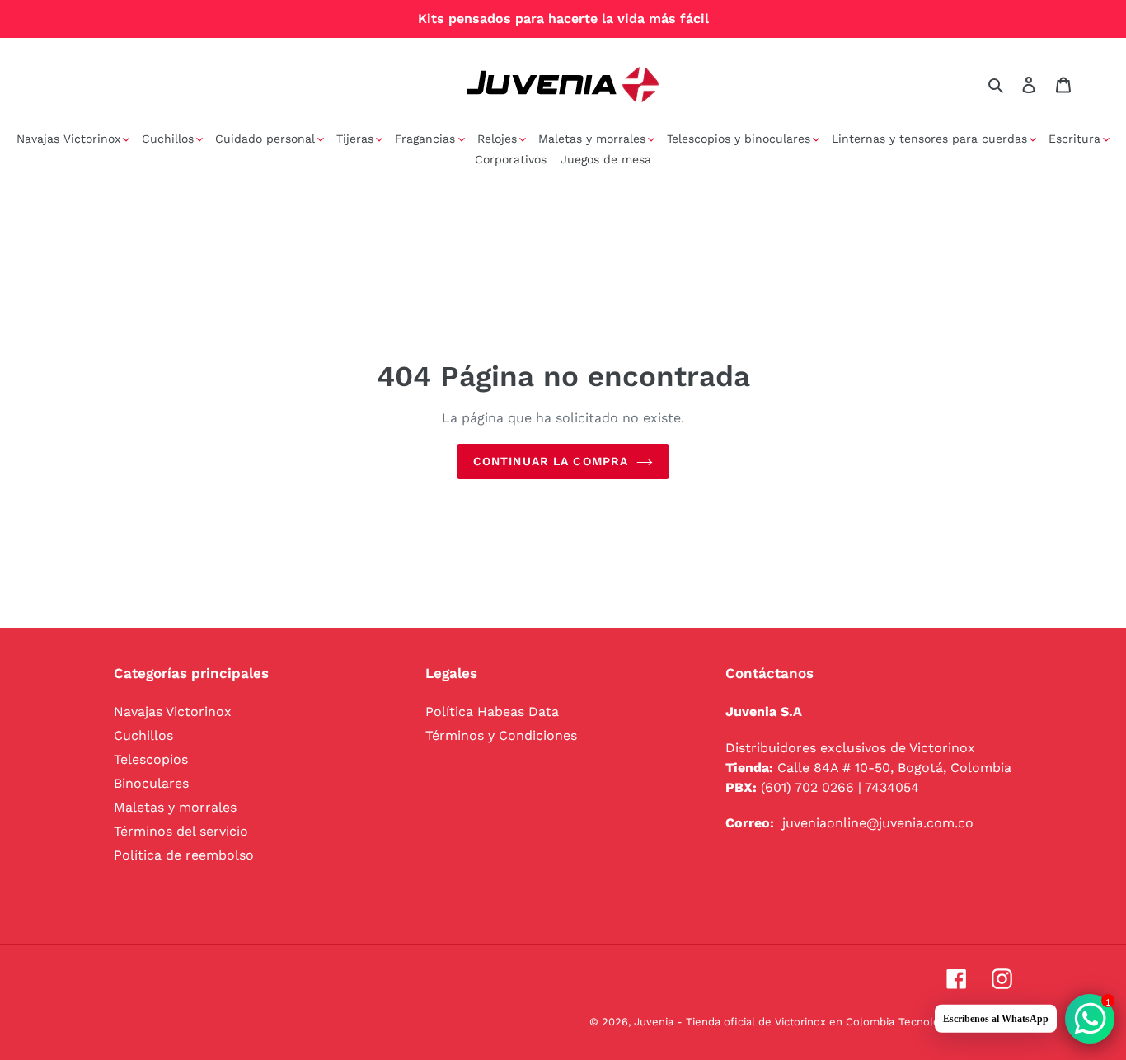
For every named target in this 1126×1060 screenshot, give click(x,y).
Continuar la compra (550, 461)
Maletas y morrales (175, 807)
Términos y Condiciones (501, 735)
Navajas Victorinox (173, 711)
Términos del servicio (181, 831)
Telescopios (151, 759)
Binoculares (151, 783)
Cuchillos (143, 735)
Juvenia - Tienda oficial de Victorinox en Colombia (764, 1021)
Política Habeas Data (492, 711)
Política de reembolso (184, 855)
